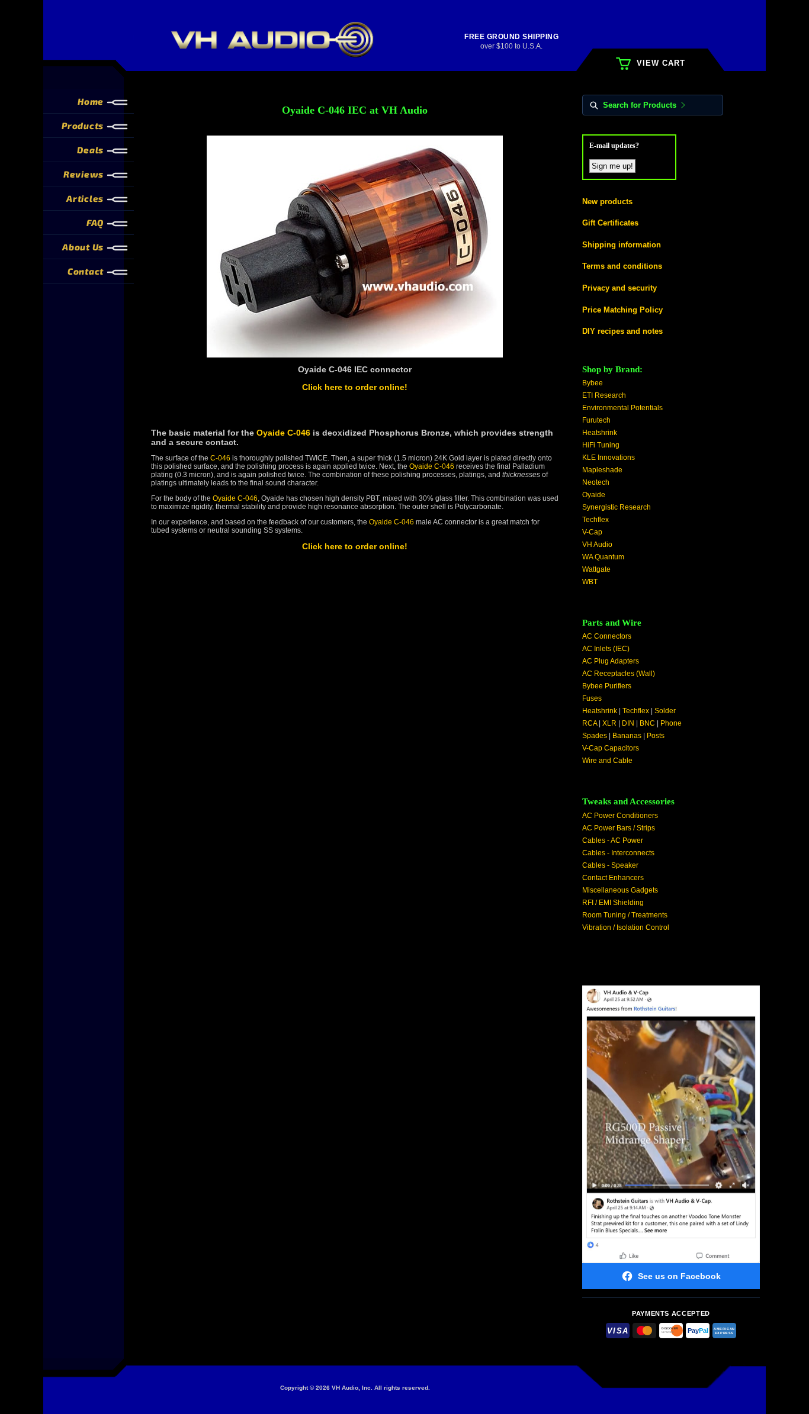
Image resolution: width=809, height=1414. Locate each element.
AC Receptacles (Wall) (618, 673)
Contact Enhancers (613, 878)
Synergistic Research (616, 507)
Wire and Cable (607, 760)
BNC (647, 723)
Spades (594, 736)
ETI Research (604, 395)
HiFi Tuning (600, 445)
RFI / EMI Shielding (613, 902)
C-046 (220, 458)
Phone (671, 723)
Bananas (626, 736)
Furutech (596, 420)
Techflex (595, 520)
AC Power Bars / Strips (618, 828)
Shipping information (621, 244)
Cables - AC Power (612, 840)
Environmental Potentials (622, 408)
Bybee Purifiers (606, 686)
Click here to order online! (354, 387)
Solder (665, 711)
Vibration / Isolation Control (625, 927)
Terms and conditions (622, 266)
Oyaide (593, 495)
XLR (609, 723)
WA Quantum (603, 557)
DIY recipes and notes (622, 331)
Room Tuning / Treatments (624, 915)
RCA (589, 723)
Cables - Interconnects (618, 853)
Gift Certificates (610, 222)
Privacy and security (619, 288)
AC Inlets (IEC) (606, 649)
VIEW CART (661, 63)
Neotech (595, 482)
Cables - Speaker (610, 865)
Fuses (592, 698)
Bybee (592, 383)
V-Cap (592, 532)
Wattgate (596, 569)
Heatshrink (599, 433)
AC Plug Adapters (610, 661)
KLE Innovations (608, 457)
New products (607, 201)
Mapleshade (602, 470)
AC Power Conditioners (620, 815)
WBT (590, 582)
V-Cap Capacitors (610, 748)
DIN (628, 723)
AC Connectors (606, 636)
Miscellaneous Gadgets (620, 890)
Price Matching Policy (622, 309)
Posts (655, 736)
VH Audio (597, 544)
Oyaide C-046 (283, 432)
